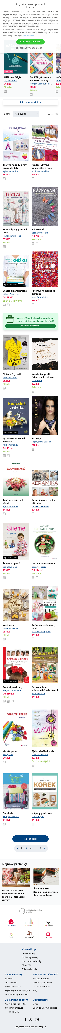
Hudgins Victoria (11, 816)
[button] (30, 48)
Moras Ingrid (38, 816)
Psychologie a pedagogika (17, 990)
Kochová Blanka (10, 444)
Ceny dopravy (28, 953)
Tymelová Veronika (40, 506)
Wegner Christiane (12, 690)
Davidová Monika (40, 754)
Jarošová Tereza (39, 567)
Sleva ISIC (26, 965)
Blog (35, 990)
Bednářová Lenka (40, 232)
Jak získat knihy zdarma (31, 326)
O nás (35, 1004)
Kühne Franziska (11, 294)
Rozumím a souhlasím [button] (30, 42)
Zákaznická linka (29, 969)
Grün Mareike (38, 693)
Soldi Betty (37, 380)
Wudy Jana (8, 754)
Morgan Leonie (37, 83)
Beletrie (8, 978)
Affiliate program (41, 978)
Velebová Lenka (10, 377)
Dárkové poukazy (30, 957)
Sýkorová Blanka (10, 506)
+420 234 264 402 (17, 1004)
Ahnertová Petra (10, 628)
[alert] (30, 26)
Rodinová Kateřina (40, 171)
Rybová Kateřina (10, 171)
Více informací (28, 36)
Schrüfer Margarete (41, 631)
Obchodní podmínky (31, 961)
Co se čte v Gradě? (41, 986)
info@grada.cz (16, 1007)
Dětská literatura (13, 986)
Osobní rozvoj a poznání (16, 994)
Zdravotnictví (11, 982)
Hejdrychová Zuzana (41, 441)
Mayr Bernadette (40, 297)
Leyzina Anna (10, 80)
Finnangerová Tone (12, 235)
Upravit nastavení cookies (45, 1007)
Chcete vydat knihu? (42, 982)
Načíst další (30, 838)
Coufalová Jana (10, 567)
